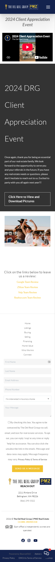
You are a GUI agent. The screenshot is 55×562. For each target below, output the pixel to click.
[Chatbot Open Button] (46, 553)
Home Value (27, 346)
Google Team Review (27, 282)
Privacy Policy (9, 558)
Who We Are (28, 350)
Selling (27, 337)
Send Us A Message (27, 468)
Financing (27, 341)
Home (27, 323)
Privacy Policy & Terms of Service (32, 459)
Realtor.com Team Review (27, 297)
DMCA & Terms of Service (30, 558)
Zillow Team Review (27, 287)
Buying (27, 332)
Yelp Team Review (27, 292)
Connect (27, 354)
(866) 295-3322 (27, 501)
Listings (27, 328)
